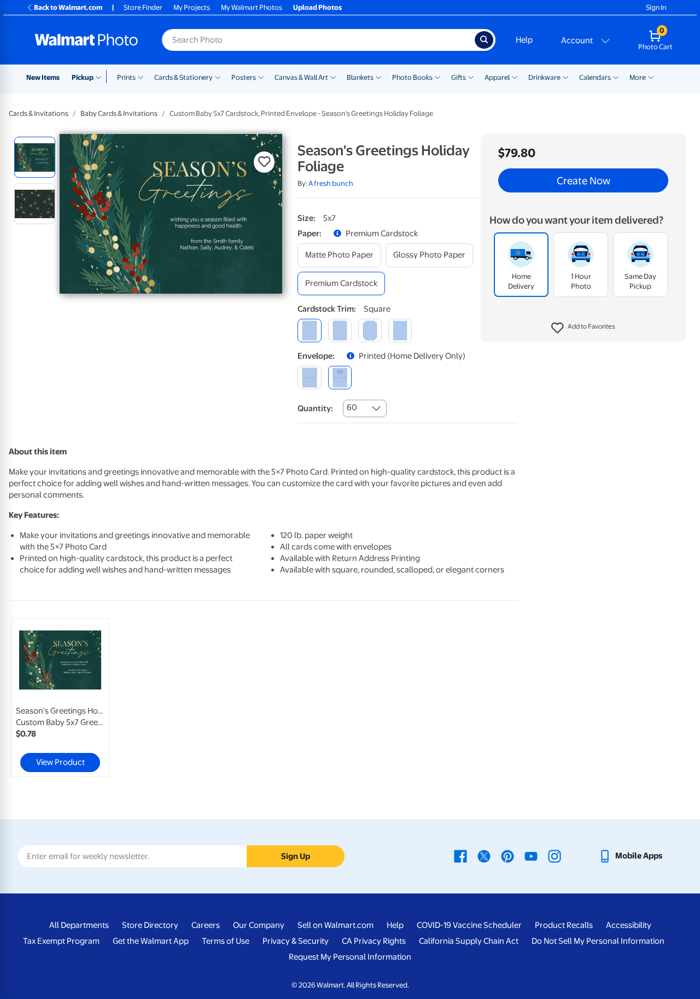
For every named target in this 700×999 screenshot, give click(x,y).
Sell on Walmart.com (336, 925)
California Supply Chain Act (468, 941)
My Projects (191, 7)
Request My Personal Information (350, 957)
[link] (60, 697)
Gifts (458, 77)
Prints (126, 77)
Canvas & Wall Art (301, 77)
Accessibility (628, 925)
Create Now (583, 180)
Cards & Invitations (38, 113)
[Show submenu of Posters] (261, 76)
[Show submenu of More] (651, 76)
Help (524, 40)
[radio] (34, 157)
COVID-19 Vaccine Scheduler (469, 925)
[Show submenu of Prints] (140, 76)
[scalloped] (400, 330)
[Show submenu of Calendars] (615, 76)
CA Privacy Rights (374, 941)
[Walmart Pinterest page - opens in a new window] (507, 856)
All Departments (79, 925)
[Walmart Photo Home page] (86, 39)
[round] (340, 330)
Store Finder (143, 7)
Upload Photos (317, 7)
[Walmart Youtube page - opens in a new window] (531, 856)
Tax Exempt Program (61, 941)
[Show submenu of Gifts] (471, 76)
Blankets (360, 77)
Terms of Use (225, 941)
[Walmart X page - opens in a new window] (484, 856)
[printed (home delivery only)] (340, 377)
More (637, 77)
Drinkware (544, 77)
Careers (205, 925)
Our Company (258, 925)
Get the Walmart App (151, 941)
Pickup (83, 77)
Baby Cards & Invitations (119, 113)
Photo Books (412, 77)
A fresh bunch (330, 183)
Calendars (595, 77)
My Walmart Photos (251, 7)
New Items (43, 77)
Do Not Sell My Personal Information (598, 941)
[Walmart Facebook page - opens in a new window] (460, 856)
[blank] (309, 377)
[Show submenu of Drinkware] (565, 76)
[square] (309, 330)
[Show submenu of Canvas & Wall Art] (333, 76)
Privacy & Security (295, 941)
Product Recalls (564, 925)
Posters (243, 77)
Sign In (656, 7)
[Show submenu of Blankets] (378, 76)
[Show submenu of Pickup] (101, 76)
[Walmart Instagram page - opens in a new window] (554, 856)
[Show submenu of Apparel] (514, 76)
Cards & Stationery (183, 77)
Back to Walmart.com (68, 7)
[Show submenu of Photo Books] (437, 76)
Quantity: (315, 408)
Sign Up (295, 856)
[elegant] (370, 330)
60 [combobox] (352, 407)
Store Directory (150, 925)
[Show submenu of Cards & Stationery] (217, 76)
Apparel (497, 77)
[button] (583, 328)
